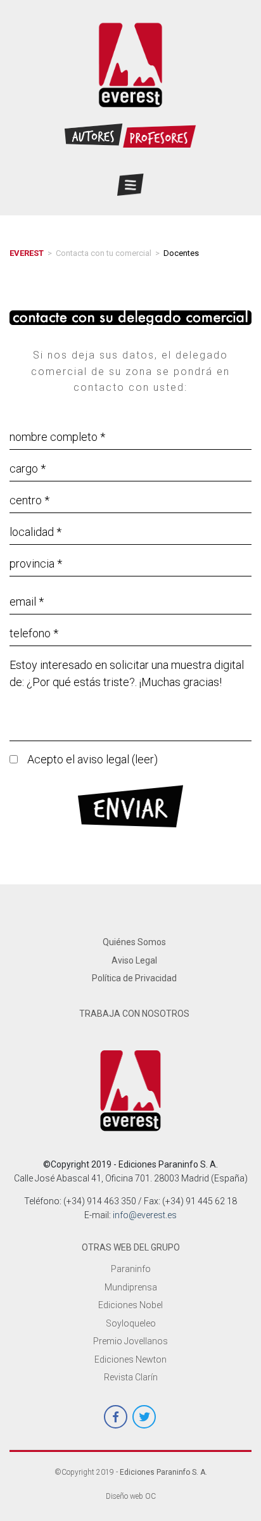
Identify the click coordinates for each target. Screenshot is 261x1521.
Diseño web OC (131, 1496)
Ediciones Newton (130, 1359)
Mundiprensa (131, 1287)
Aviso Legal (134, 960)
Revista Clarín (131, 1377)
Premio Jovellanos (130, 1341)
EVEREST (27, 253)
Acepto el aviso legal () (92, 759)
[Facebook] (115, 1417)
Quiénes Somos (134, 942)
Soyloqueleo (131, 1323)
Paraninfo (131, 1269)
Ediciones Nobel (130, 1305)
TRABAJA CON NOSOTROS (134, 1014)
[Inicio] (131, 65)
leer (144, 759)
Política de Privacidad (134, 978)
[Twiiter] (144, 1417)
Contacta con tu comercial (103, 253)
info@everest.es (145, 1215)
